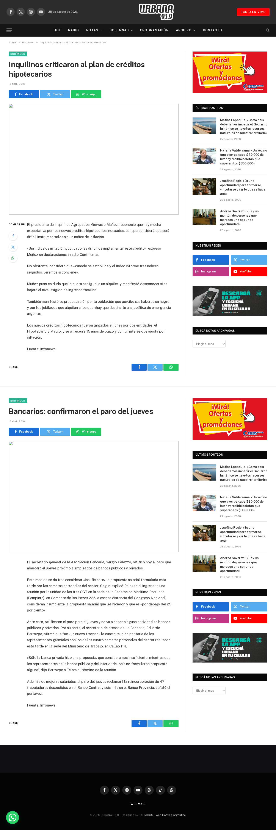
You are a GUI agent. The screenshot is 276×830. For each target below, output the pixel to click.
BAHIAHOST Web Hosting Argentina (162, 815)
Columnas (119, 30)
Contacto (212, 30)
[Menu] (9, 30)
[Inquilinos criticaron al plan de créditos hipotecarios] (94, 159)
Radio (73, 30)
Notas (92, 30)
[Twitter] (13, 247)
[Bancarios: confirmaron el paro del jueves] (94, 496)
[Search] (267, 30)
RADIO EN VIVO (253, 12)
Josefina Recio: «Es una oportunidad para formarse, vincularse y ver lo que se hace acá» (242, 187)
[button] (12, 817)
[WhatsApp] (13, 258)
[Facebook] (13, 236)
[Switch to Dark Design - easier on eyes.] (260, 30)
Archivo (184, 30)
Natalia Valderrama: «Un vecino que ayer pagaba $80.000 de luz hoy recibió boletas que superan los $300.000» (243, 157)
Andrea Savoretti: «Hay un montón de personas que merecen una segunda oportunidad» (239, 217)
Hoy (57, 30)
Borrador (17, 54)
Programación (154, 30)
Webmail (138, 804)
